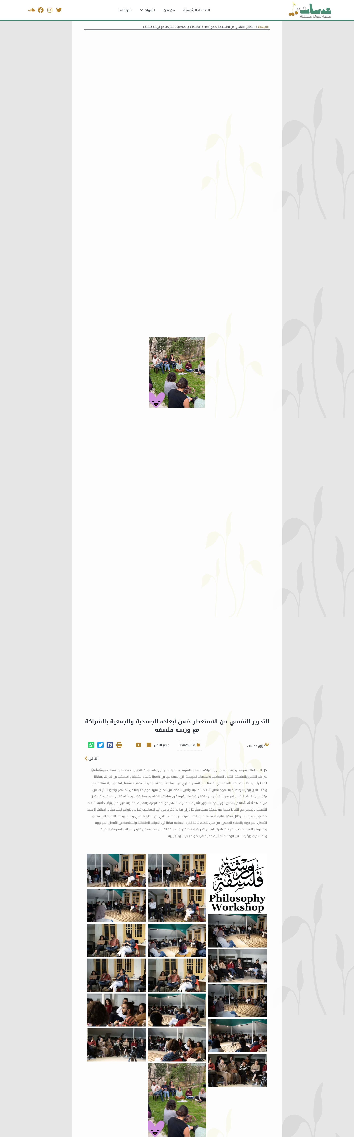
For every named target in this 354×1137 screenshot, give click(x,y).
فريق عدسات (256, 746)
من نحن (169, 10)
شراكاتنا (125, 10)
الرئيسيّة (263, 27)
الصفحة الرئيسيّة (196, 10)
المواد (150, 10)
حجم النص (161, 745)
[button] (110, 745)
